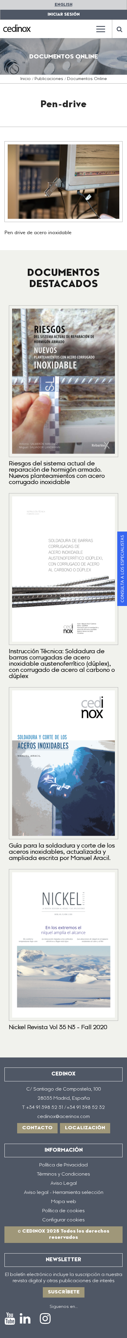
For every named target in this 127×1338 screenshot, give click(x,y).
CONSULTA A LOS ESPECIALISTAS (122, 568)
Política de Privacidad (63, 1165)
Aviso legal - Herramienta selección (63, 1192)
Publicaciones (49, 79)
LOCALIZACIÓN (85, 1128)
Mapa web (63, 1202)
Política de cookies (63, 1211)
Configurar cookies (63, 1220)
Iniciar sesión (64, 15)
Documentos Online (87, 79)
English (63, 5)
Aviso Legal (64, 1183)
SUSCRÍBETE (63, 1292)
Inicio (25, 79)
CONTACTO (37, 1128)
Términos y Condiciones (63, 1174)
